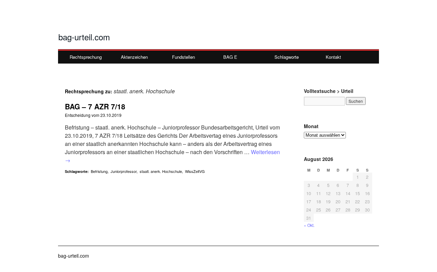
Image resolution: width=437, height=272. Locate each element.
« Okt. (309, 225)
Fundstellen (183, 57)
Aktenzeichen (134, 57)
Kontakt (333, 57)
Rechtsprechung (86, 57)
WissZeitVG (195, 171)
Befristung (99, 171)
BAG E (230, 57)
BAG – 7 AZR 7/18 (95, 106)
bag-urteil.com (84, 37)
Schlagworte (286, 57)
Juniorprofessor (124, 171)
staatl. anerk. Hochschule (161, 171)
